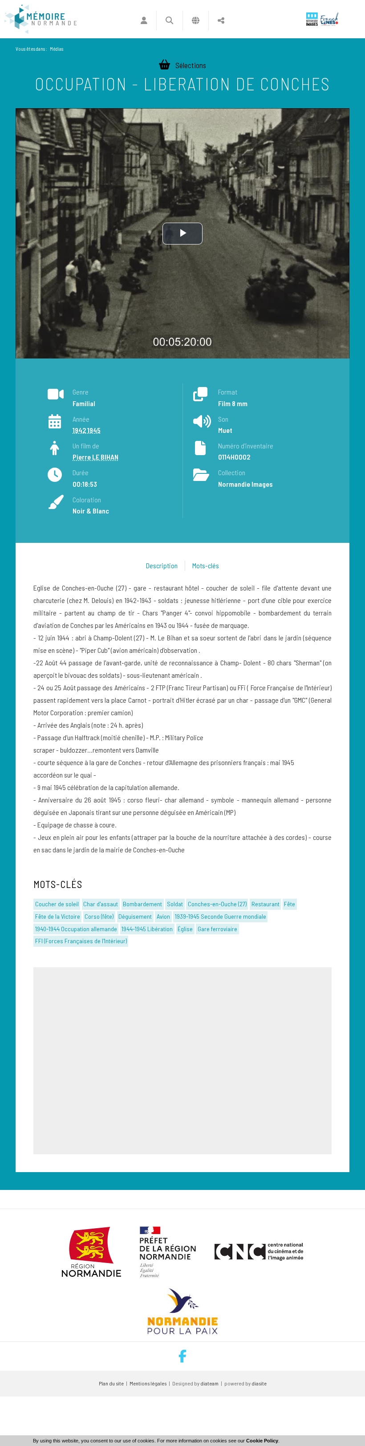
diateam (209, 1383)
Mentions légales (148, 1383)
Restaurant (265, 904)
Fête (289, 904)
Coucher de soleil (57, 904)
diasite (259, 1383)
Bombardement (142, 904)
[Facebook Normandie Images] (182, 1356)
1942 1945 (87, 430)
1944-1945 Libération (147, 929)
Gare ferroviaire (217, 929)
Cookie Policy (262, 1440)
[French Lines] (329, 19)
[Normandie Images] (312, 19)
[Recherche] (169, 20)
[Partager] (221, 20)
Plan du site (111, 1383)
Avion (163, 916)
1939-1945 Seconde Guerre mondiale (220, 916)
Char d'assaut (100, 904)
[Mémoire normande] (40, 19)
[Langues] (195, 20)
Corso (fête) (99, 916)
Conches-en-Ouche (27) (217, 904)
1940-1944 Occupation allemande (76, 929)
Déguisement (135, 916)
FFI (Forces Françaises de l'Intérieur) (81, 941)
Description (162, 565)
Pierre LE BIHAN (95, 456)
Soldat (175, 904)
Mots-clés (205, 565)
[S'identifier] (144, 20)
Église (185, 929)
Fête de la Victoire (57, 916)
